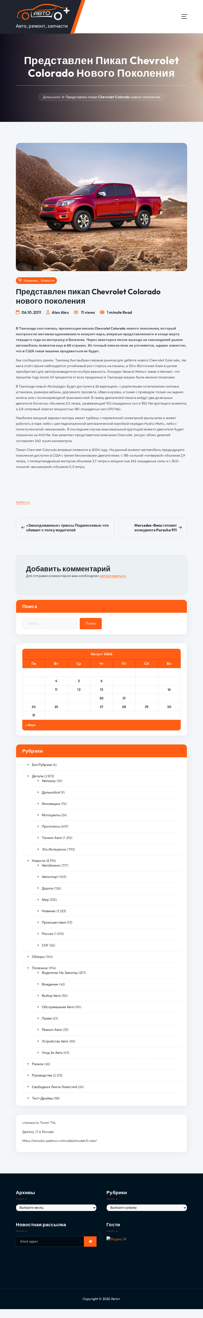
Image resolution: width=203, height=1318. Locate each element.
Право (47, 1018)
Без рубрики (42, 764)
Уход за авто (52, 1052)
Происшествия (54, 922)
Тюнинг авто (52, 837)
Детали (38, 776)
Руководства (42, 1075)
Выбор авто (51, 995)
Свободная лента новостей (54, 1087)
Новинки (31, 280)
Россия (47, 933)
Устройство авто (55, 1041)
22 (147, 698)
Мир (45, 899)
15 (146, 689)
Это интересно (54, 849)
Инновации (51, 803)
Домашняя (51, 97)
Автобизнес (51, 865)
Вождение (50, 984)
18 (56, 698)
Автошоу (49, 781)
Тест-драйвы (42, 1098)
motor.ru (23, 502)
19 (79, 698)
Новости (47, 280)
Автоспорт (50, 876)
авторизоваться (113, 576)
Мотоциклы (51, 815)
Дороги (47, 888)
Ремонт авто (52, 1029)
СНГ (45, 945)
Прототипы (51, 826)
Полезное (40, 968)
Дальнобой (51, 792)
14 (124, 689)
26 (79, 707)
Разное (38, 1064)
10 (34, 689)
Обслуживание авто (58, 1007)
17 (33, 698)
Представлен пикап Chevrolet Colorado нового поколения (113, 97)
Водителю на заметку (60, 972)
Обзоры (38, 956)
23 (169, 698)
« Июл (30, 725)
